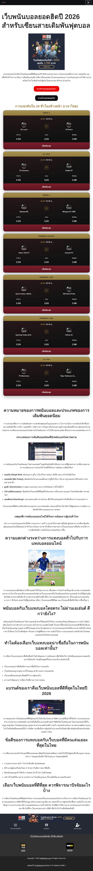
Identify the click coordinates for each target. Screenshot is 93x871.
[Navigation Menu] (88, 2)
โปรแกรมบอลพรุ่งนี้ (15, 828)
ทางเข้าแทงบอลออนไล (46, 98)
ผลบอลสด (46, 828)
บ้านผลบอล (39, 865)
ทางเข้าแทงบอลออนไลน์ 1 (46, 89)
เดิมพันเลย (46, 146)
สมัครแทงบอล (77, 828)
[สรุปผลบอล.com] (4, 2)
